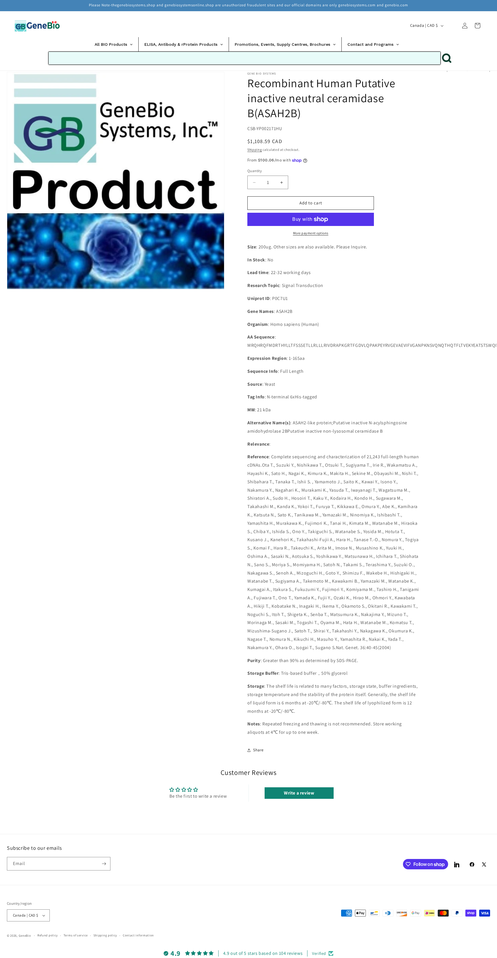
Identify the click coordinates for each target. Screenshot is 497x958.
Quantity (254, 171)
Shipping (254, 149)
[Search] (452, 25)
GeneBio (25, 936)
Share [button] (258, 750)
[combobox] (244, 58)
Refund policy (47, 935)
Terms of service (76, 935)
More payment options (310, 233)
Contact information (138, 935)
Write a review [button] (299, 793)
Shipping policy (105, 935)
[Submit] (446, 58)
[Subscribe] (104, 863)
